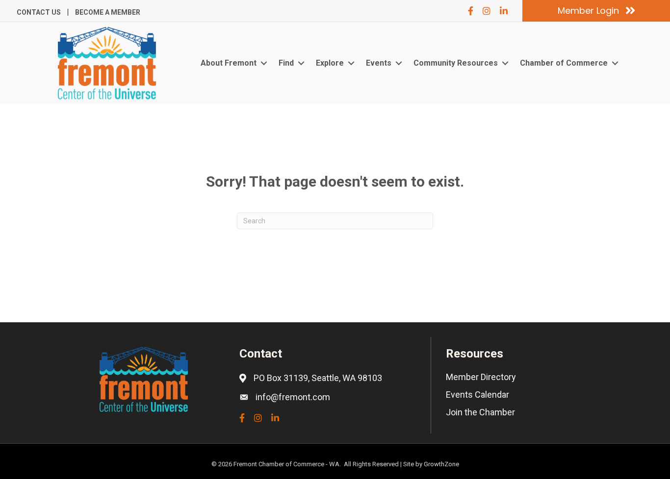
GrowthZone (441, 464)
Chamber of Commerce (564, 63)
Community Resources (455, 63)
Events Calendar (477, 394)
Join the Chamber (480, 412)
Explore (330, 63)
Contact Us (39, 12)
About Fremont (229, 63)
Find (286, 63)
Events (378, 63)
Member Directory (481, 377)
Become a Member (107, 12)
